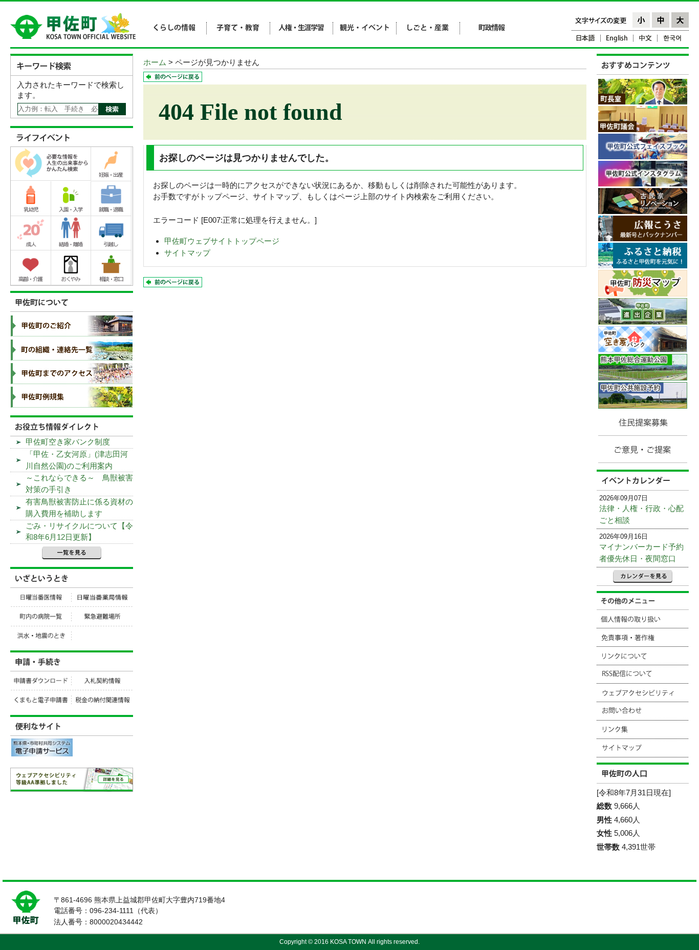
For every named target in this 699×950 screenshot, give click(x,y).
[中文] (646, 39)
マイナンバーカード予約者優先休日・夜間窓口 (641, 552)
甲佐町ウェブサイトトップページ (221, 241)
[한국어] (673, 39)
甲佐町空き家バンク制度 (68, 441)
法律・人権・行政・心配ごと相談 (641, 514)
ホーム (154, 62)
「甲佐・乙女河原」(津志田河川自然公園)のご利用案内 (77, 460)
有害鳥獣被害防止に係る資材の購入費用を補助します (79, 507)
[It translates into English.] (617, 39)
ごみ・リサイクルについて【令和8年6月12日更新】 (79, 531)
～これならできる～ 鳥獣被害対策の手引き (79, 483)
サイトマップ (187, 252)
